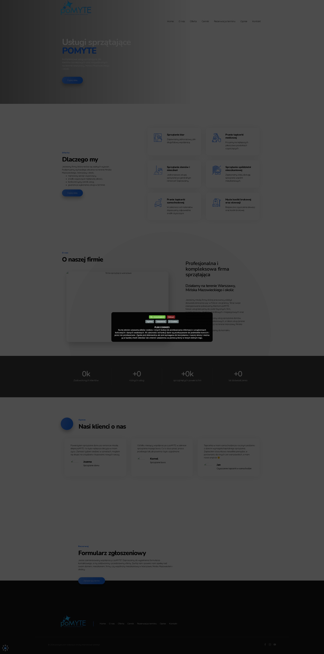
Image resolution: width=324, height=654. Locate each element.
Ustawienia (161, 322)
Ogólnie (150, 322)
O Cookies (173, 322)
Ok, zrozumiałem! (157, 317)
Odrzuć (171, 317)
